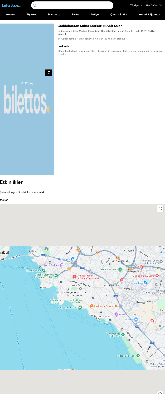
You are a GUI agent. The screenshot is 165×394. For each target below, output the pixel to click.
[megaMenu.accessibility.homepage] (11, 5)
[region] (27, 83)
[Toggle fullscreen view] (160, 208)
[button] (82, 298)
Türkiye (134, 5)
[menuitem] (10, 14)
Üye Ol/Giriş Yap (154, 5)
